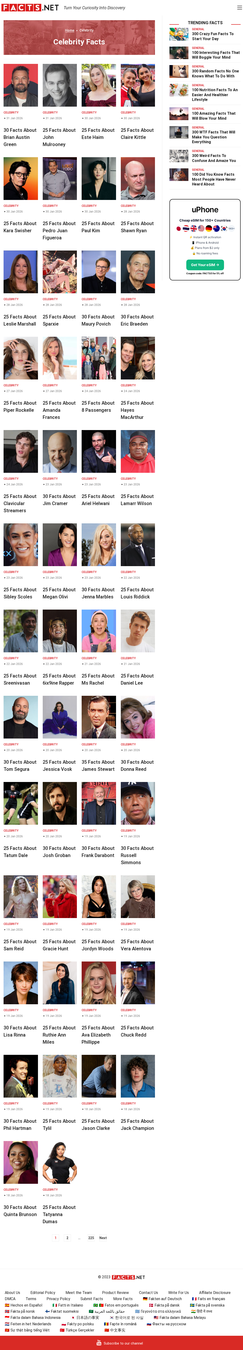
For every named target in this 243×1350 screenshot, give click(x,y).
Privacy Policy (58, 1299)
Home (69, 30)
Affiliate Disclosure (215, 1292)
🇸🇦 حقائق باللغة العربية (107, 1311)
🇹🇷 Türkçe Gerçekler (77, 1330)
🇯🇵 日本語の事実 (85, 1317)
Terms (31, 1299)
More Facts (123, 1299)
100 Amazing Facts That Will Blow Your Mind (214, 116)
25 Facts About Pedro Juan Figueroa (59, 231)
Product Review (115, 1292)
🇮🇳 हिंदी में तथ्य (201, 1311)
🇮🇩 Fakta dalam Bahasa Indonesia (33, 1317)
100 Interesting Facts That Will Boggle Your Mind (216, 55)
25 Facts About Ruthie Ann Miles (59, 1035)
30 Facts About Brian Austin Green (20, 137)
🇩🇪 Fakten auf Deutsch (162, 1299)
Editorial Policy (42, 1292)
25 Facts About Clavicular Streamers (20, 503)
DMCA (10, 1299)
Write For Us (178, 1292)
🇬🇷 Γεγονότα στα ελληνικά (158, 1311)
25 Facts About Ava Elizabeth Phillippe (98, 1035)
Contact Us (148, 1292)
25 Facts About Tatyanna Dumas (59, 1214)
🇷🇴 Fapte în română (120, 1324)
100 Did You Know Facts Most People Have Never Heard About (214, 179)
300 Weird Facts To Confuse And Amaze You (214, 158)
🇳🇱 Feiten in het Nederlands (28, 1324)
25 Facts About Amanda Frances (59, 410)
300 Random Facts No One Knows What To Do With (215, 73)
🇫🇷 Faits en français (208, 1299)
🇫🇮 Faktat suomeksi (62, 1311)
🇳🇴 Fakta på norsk (20, 1311)
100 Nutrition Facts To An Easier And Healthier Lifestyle (215, 95)
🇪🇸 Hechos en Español (23, 1305)
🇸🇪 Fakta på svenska (207, 1305)
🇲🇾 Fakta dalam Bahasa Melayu (180, 1317)
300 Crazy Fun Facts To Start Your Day (213, 36)
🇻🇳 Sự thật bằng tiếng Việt (27, 1330)
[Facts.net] (30, 7)
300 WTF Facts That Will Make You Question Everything (213, 137)
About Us (12, 1292)
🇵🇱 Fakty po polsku (77, 1324)
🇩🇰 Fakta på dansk (164, 1305)
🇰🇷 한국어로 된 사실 (126, 1317)
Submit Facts (91, 1299)
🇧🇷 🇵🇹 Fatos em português (116, 1305)
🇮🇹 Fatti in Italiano (67, 1305)
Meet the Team (78, 1292)
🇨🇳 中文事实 (114, 1330)
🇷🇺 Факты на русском (166, 1324)
